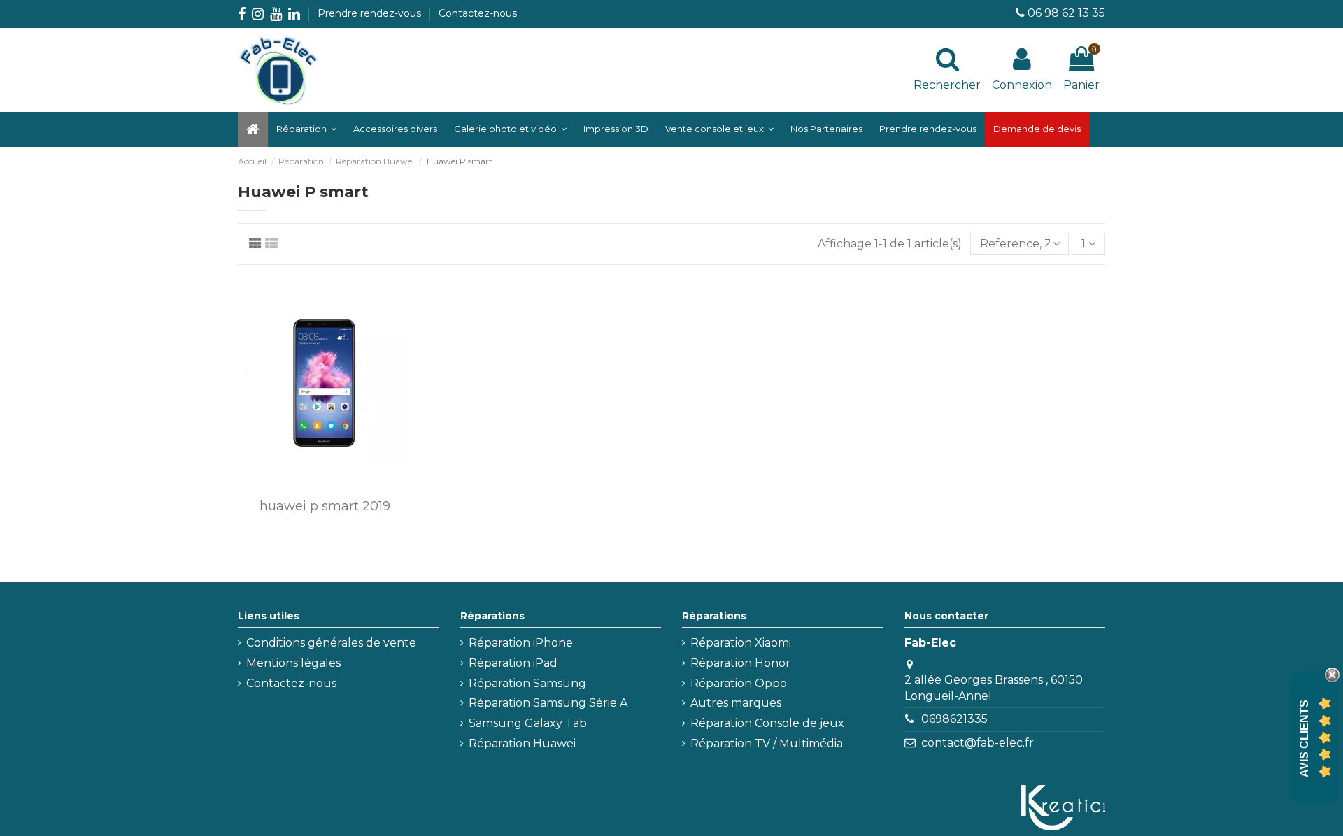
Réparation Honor (740, 663)
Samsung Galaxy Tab (528, 723)
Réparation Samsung (527, 683)
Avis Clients (1304, 738)
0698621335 (954, 719)
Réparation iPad (513, 663)
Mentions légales (293, 663)
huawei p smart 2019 (325, 506)
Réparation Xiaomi (740, 642)
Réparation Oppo (738, 683)
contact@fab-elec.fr (977, 742)
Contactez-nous (478, 13)
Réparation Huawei (522, 743)
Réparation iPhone (521, 642)
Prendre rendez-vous (371, 13)
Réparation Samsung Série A (548, 702)
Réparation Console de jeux (767, 723)
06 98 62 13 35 (1066, 13)
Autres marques (735, 702)
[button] (510, 129)
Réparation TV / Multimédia (766, 743)
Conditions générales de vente (331, 642)
